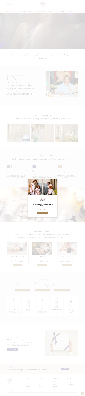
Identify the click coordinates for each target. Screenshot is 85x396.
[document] (42, 198)
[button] (55, 180)
